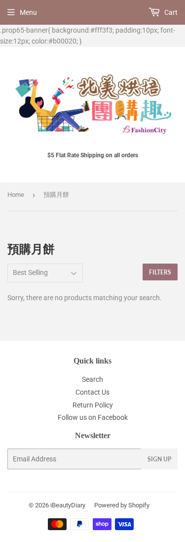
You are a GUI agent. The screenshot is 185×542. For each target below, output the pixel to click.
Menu (28, 12)
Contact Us (92, 392)
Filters (160, 272)
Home (15, 194)
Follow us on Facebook (93, 417)
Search (92, 379)
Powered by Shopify (121, 505)
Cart (170, 12)
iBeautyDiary (67, 505)
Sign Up (159, 459)
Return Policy (93, 405)
